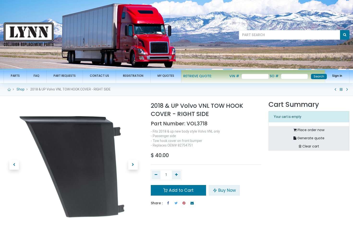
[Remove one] (156, 175)
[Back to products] (341, 89)
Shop (20, 89)
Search (319, 76)
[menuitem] (15, 76)
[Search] (344, 35)
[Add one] (176, 175)
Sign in (337, 76)
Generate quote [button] (310, 138)
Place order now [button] (310, 130)
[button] (14, 164)
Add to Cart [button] (181, 190)
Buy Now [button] (226, 190)
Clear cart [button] (310, 146)
